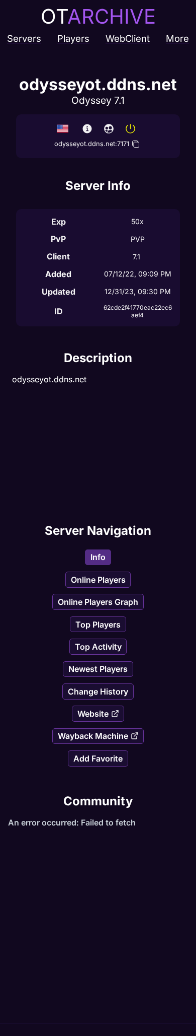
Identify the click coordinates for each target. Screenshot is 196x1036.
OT (98, 16)
